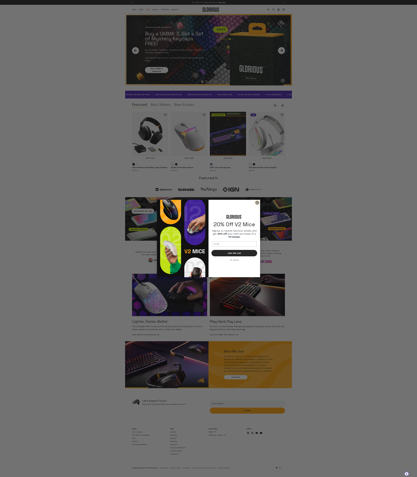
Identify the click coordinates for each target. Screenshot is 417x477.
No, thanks (234, 260)
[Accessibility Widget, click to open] (407, 474)
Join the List (234, 253)
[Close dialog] (257, 203)
